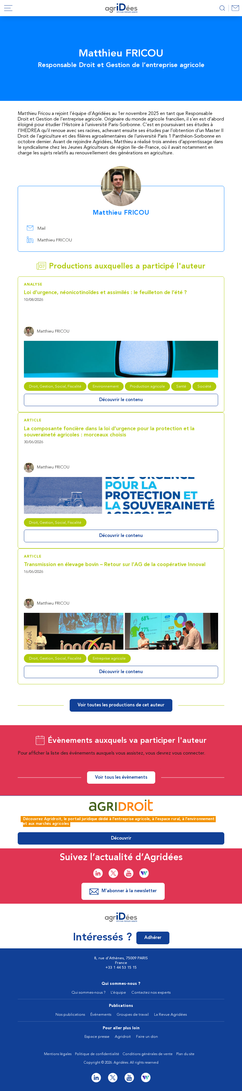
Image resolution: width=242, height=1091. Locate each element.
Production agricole (147, 386)
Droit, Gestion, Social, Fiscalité (55, 386)
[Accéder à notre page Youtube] (128, 873)
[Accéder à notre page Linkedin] (98, 873)
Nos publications (70, 1015)
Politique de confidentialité (97, 1054)
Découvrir (121, 838)
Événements (100, 1015)
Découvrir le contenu (121, 400)
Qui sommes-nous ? (121, 984)
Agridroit (123, 1037)
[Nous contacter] (235, 8)
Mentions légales (57, 1054)
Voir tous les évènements (121, 777)
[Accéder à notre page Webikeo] (144, 873)
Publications (121, 1006)
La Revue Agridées (170, 1015)
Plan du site (185, 1054)
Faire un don (147, 1037)
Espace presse (96, 1037)
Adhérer (152, 938)
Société (204, 386)
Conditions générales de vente (148, 1054)
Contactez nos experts (151, 993)
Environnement (106, 386)
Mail (40, 228)
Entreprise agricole (109, 658)
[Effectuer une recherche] (222, 8)
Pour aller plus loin (121, 1028)
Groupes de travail (133, 1015)
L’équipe (118, 993)
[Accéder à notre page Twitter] (113, 873)
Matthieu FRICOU (54, 240)
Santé (181, 386)
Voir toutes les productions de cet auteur (121, 705)
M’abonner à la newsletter (129, 891)
